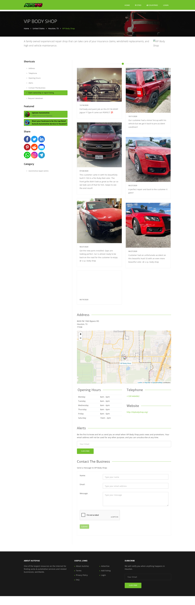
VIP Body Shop (125, 363)
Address (31, 68)
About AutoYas (82, 566)
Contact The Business (36, 88)
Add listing (106, 570)
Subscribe (85, 451)
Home (127, 5)
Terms (78, 570)
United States (39, 28)
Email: (82, 484)
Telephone (32, 73)
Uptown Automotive (40, 113)
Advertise (105, 566)
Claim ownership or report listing (41, 93)
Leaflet (140, 382)
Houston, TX (53, 28)
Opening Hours (34, 78)
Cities (138, 5)
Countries (153, 5)
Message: (84, 493)
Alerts (30, 83)
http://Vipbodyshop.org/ (137, 412)
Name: (83, 475)
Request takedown (35, 98)
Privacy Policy (82, 575)
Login (165, 5)
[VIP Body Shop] (124, 357)
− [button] (80, 338)
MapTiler (147, 382)
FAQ (77, 579)
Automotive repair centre (38, 171)
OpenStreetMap (157, 382)
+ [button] (80, 334)
